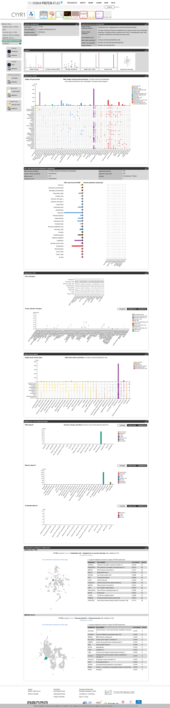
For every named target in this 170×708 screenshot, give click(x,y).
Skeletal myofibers (57, 238)
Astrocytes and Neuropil (55, 188)
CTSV (90, 650)
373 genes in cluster (86, 555)
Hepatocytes (59, 210)
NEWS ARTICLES (34, 691)
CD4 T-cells (59, 252)
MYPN (90, 647)
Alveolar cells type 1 (57, 199)
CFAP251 (91, 634)
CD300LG (91, 583)
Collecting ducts (58, 207)
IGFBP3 (90, 642)
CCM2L (90, 595)
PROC (90, 667)
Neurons (60, 185)
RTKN (90, 670)
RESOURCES (72, 3)
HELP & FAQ (83, 697)
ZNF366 (90, 575)
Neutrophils (59, 246)
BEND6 (90, 637)
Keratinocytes (59, 224)
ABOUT (83, 3)
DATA (106, 3)
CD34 (90, 580)
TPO (89, 577)
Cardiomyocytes (58, 235)
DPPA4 (90, 664)
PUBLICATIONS (59, 697)
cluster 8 (72, 618)
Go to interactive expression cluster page (55, 559)
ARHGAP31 (91, 590)
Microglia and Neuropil (56, 190)
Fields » (117, 7)
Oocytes (60, 232)
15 (88, 559)
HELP (113, 3)
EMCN (90, 593)
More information (118, 706)
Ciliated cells (59, 196)
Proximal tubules (58, 215)
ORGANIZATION (59, 694)
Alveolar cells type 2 (57, 202)
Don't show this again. (131, 706)
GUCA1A (91, 659)
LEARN (98, 3)
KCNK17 (90, 656)
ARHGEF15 (91, 567)
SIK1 (89, 645)
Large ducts (59, 204)
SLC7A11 (91, 639)
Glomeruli (60, 213)
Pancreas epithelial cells (55, 227)
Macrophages (59, 249)
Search (109, 7)
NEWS (90, 3)
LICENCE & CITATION (86, 694)
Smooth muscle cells (57, 243)
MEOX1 (90, 570)
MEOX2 (90, 585)
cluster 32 (67, 553)
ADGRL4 (91, 565)
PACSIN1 (91, 631)
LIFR (89, 588)
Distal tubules (59, 218)
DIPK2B (90, 598)
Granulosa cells (58, 221)
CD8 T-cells (59, 254)
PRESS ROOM (33, 694)
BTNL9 (90, 572)
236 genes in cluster (86, 620)
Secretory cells (58, 229)
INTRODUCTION (59, 691)
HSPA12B (91, 600)
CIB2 (89, 652)
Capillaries (60, 240)
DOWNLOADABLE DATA (87, 691)
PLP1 (89, 662)
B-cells (61, 257)
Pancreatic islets (58, 193)
